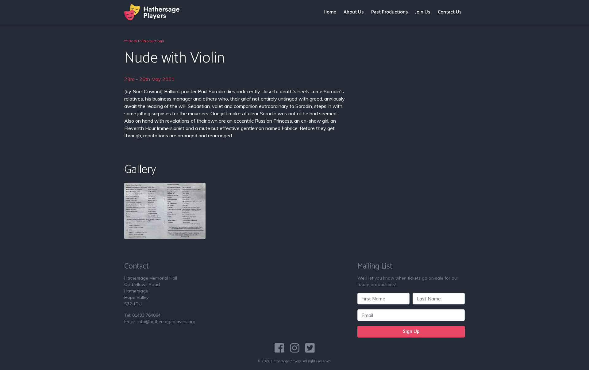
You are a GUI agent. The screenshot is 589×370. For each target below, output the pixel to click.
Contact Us (450, 12)
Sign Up (411, 331)
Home (330, 12)
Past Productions (389, 12)
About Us (354, 12)
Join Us (422, 12)
